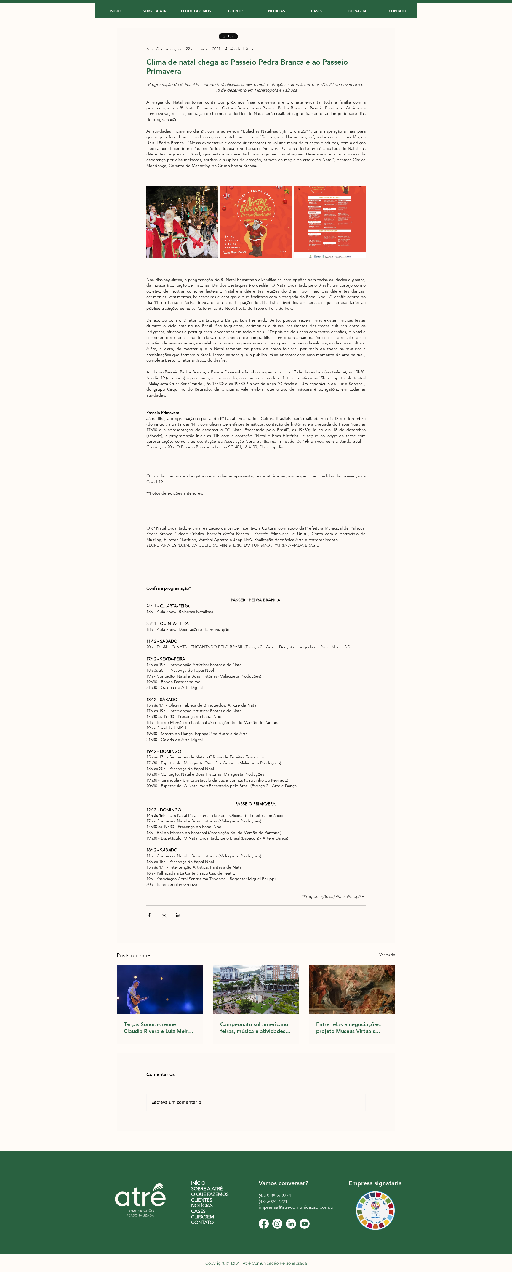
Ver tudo (387, 954)
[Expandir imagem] (182, 222)
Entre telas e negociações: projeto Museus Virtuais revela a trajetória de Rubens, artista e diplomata (350, 1027)
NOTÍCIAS (202, 1205)
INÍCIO (198, 1183)
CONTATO (202, 1222)
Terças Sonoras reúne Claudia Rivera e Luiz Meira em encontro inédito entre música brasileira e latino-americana (157, 1027)
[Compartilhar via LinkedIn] (178, 915)
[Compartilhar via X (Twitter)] (164, 915)
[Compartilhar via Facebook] (149, 915)
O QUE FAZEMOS (210, 1194)
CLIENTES (201, 1200)
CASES (198, 1211)
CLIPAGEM (202, 1217)
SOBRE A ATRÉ (207, 1188)
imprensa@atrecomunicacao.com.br (297, 1207)
